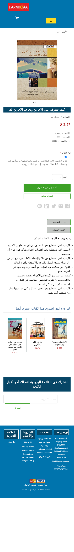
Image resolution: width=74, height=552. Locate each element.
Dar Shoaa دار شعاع (37, 489)
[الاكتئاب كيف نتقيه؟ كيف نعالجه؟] (59, 328)
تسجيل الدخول (30, 485)
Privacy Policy (28, 446)
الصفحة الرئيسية (44, 438)
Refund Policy (28, 450)
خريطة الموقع (44, 457)
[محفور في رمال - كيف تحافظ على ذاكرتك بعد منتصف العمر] (15, 328)
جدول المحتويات (59, 222)
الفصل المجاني (58, 230)
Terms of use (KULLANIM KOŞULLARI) (28, 457)
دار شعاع (11, 442)
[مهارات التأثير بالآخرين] (37, 328)
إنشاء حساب (43, 485)
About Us (28, 442)
